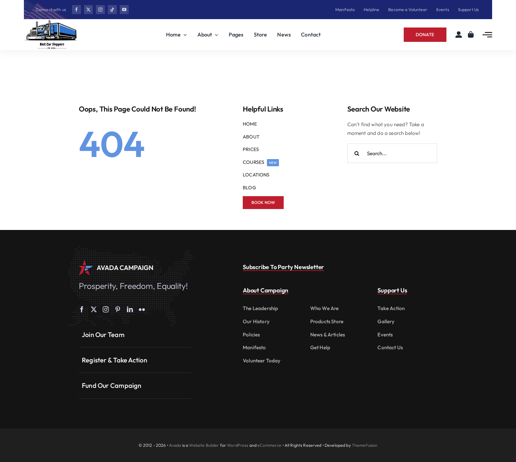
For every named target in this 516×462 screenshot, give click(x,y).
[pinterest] (118, 309)
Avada (175, 445)
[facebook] (76, 9)
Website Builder (204, 445)
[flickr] (142, 309)
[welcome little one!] (51, 22)
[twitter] (88, 9)
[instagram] (100, 9)
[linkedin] (130, 309)
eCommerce (269, 445)
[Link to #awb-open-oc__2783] (487, 34)
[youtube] (124, 9)
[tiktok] (112, 9)
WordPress (237, 445)
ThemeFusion (365, 445)
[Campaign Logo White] (116, 262)
